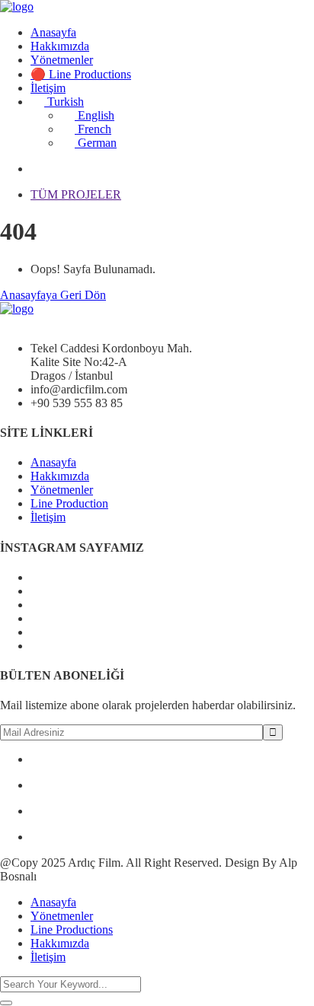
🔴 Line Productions (80, 74)
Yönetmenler (61, 59)
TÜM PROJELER (75, 194)
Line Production (69, 503)
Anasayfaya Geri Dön (53, 294)
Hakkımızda (59, 46)
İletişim (48, 87)
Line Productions (71, 929)
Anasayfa (53, 32)
